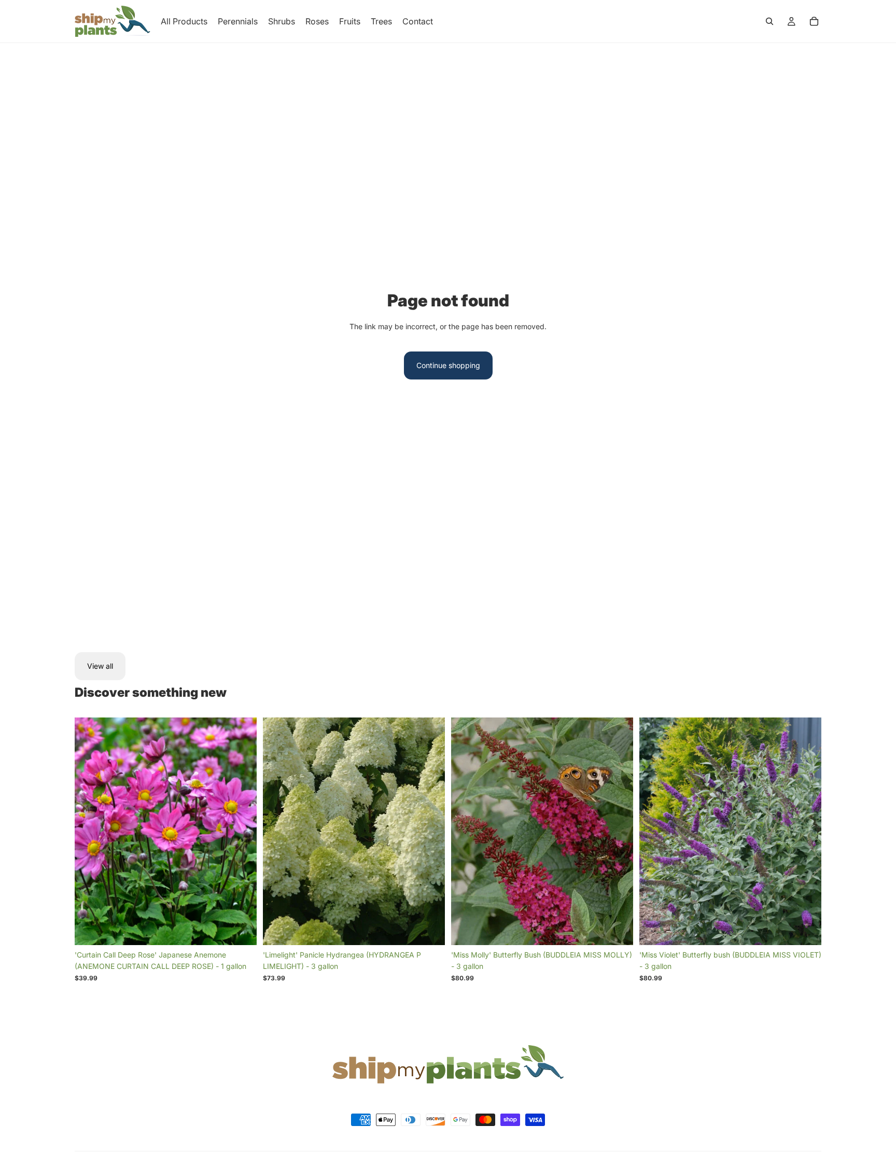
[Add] (240, 929)
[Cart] (814, 21)
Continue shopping (448, 365)
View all (100, 666)
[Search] (769, 21)
